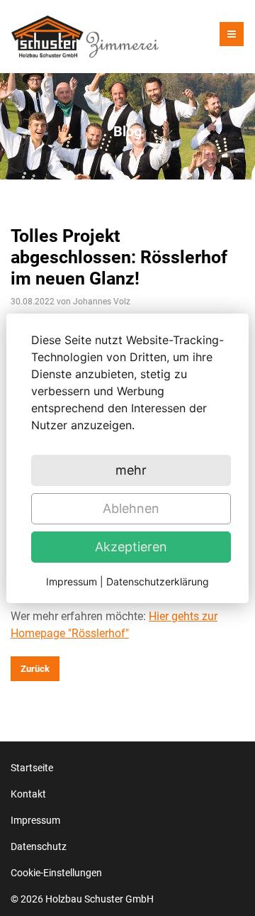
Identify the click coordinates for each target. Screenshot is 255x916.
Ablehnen (131, 508)
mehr (131, 470)
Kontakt (28, 794)
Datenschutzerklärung (157, 581)
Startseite (32, 767)
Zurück (35, 668)
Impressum (35, 820)
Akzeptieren (131, 546)
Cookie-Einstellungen (56, 872)
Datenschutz (39, 846)
